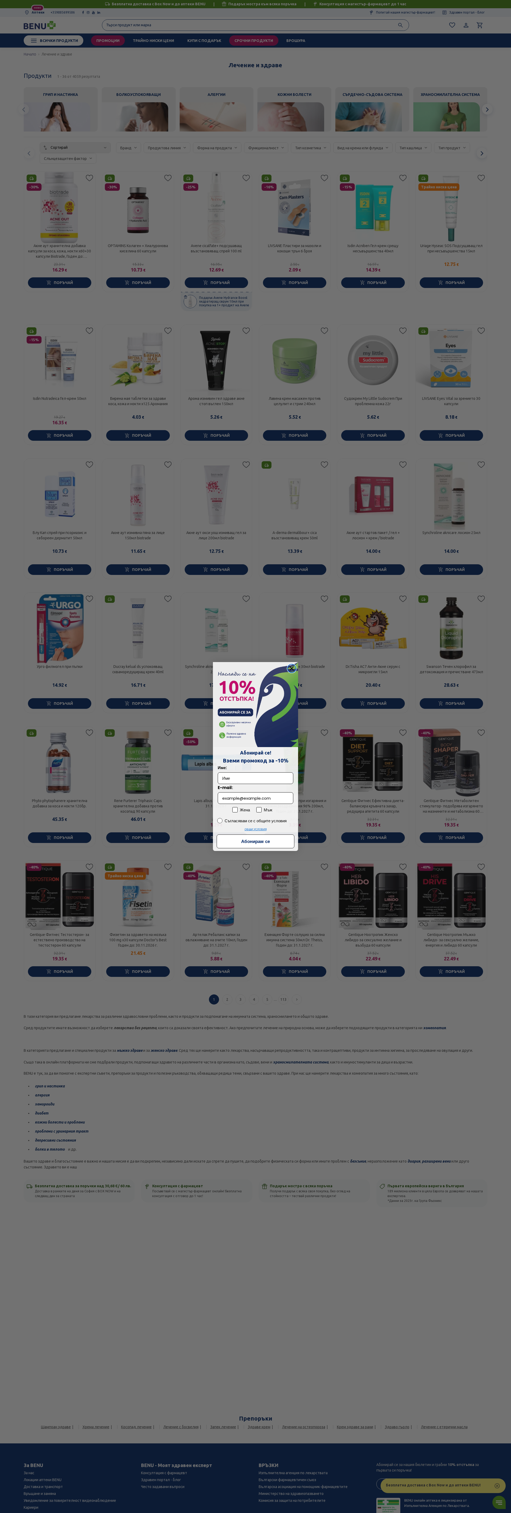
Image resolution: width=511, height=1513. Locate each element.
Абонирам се (255, 841)
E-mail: (225, 787)
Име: (222, 767)
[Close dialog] (291, 668)
